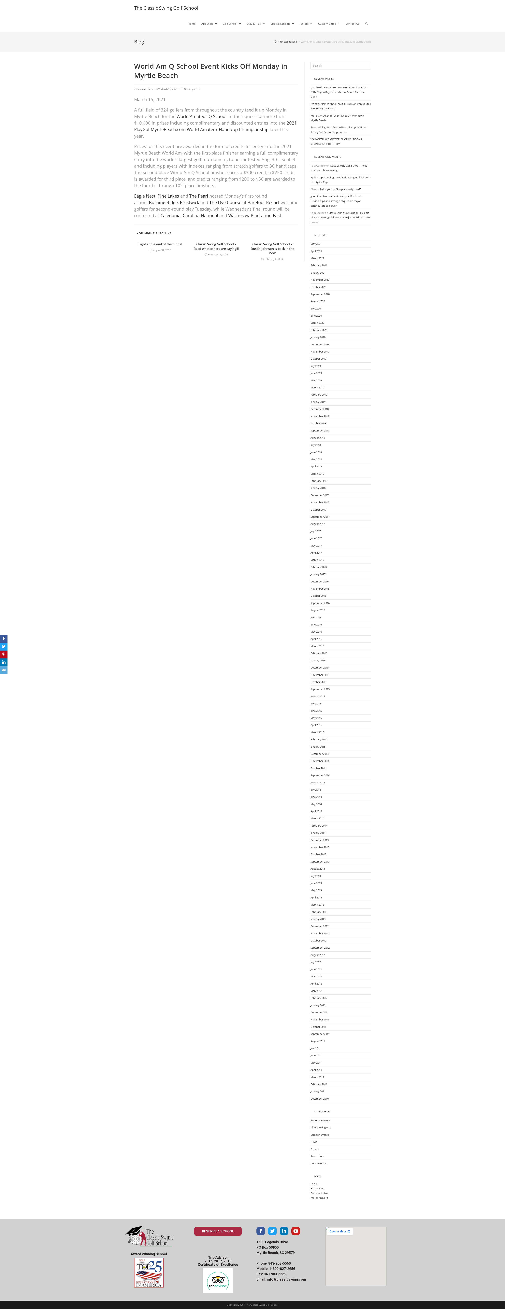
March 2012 (317, 991)
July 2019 (315, 366)
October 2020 (318, 287)
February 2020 (318, 330)
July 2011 (315, 1048)
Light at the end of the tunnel (160, 244)
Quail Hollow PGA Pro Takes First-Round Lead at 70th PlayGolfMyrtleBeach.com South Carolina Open (338, 92)
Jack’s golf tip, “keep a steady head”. (340, 189)
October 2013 (318, 854)
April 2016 (316, 639)
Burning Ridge (163, 202)
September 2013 (320, 861)
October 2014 (318, 768)
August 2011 (317, 1041)
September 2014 (320, 775)
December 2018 (319, 409)
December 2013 (319, 840)
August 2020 (317, 301)
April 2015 (316, 725)
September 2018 (320, 430)
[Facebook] (260, 1231)
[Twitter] (272, 1231)
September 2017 (320, 517)
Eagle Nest (144, 196)
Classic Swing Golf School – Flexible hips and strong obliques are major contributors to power (336, 201)
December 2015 (319, 667)
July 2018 (315, 445)
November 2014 (319, 761)
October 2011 (318, 1027)
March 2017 (317, 560)
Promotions (317, 1156)
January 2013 (317, 919)
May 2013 (316, 890)
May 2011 (316, 1062)
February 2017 (318, 567)
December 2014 (319, 754)
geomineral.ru (318, 196)
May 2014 (316, 804)
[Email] (3, 670)
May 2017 (316, 545)
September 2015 (320, 689)
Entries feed (317, 1188)
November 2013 (319, 847)
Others (314, 1149)
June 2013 (316, 883)
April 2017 (316, 552)
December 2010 (319, 1098)
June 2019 (316, 373)
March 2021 (317, 258)
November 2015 (319, 675)
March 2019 (317, 387)
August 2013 (317, 868)
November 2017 (319, 502)
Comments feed (319, 1193)
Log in (314, 1184)
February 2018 (318, 481)
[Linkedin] (284, 1231)
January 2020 (317, 337)
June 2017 (316, 538)
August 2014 (317, 782)
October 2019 (318, 358)
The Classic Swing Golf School (166, 8)
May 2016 (316, 631)
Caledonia (170, 215)
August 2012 (317, 955)
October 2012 (318, 940)
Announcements (320, 1120)
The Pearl (198, 196)
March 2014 (317, 818)
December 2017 (319, 495)
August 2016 (317, 610)
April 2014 (316, 811)
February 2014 (318, 825)
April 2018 (316, 466)
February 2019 (318, 394)
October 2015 (318, 682)
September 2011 (320, 1034)
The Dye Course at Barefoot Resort (244, 202)
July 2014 (315, 789)
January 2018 (317, 488)
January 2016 (317, 660)
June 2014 (316, 797)
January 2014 (317, 833)
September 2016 (320, 603)
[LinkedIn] (3, 662)
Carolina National (200, 215)
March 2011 (317, 1077)
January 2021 (317, 272)
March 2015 (317, 732)
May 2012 (316, 976)
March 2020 (317, 322)
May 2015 (316, 718)
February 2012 (318, 998)
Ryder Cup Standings (322, 177)
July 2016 (315, 617)
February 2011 (318, 1084)
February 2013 (318, 912)
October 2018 (318, 423)
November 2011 (319, 1019)
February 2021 (318, 265)
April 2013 (316, 897)
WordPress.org (319, 1197)
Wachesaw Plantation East (254, 215)
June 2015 (316, 711)
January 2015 (317, 746)
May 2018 (316, 459)
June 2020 (316, 315)
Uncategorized (192, 89)
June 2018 (316, 452)
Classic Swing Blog (320, 1127)
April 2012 (316, 983)
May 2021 (316, 244)
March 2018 (317, 473)
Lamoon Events (319, 1134)
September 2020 (320, 294)
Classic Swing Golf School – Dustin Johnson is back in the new (272, 248)
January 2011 (317, 1091)
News (313, 1142)
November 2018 (319, 416)
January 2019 (317, 402)
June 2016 (316, 624)
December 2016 (319, 581)
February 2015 (318, 739)
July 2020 (315, 308)
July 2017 (315, 531)
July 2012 (315, 962)
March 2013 (317, 904)
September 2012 (320, 947)
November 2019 (319, 351)
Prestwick (189, 202)
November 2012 (319, 933)
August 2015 (317, 696)
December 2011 (319, 1012)
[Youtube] (295, 1231)
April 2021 (316, 251)
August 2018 (317, 438)
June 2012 (316, 969)
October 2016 (318, 595)
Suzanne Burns (145, 89)
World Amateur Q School (201, 116)
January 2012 (317, 1005)
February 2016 (318, 653)
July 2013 (315, 876)
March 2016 (317, 646)
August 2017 (317, 524)
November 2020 (319, 279)
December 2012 (319, 926)
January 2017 (317, 574)
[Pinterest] (3, 654)
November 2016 (319, 588)
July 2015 (315, 703)
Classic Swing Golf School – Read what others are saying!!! (216, 246)
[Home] (275, 41)
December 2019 (319, 344)
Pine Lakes (168, 196)
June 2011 (316, 1055)
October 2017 (318, 509)
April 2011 (316, 1070)
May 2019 (316, 380)
